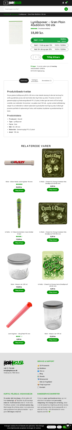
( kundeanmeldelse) (44, 28)
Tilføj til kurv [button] (19, 190)
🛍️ (41, 376)
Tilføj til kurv (53, 57)
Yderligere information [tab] (34, 80)
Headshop (7, 14)
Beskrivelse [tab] (24, 80)
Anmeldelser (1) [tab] (46, 80)
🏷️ (44, 382)
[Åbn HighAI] (67, 425)
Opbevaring (14, 14)
